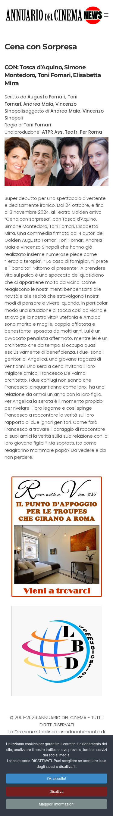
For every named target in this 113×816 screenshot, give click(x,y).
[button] (106, 15)
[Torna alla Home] (54, 15)
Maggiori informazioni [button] (56, 803)
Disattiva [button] (56, 791)
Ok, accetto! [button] (56, 778)
